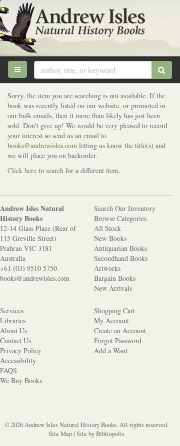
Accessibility (18, 360)
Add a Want (111, 350)
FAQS (8, 370)
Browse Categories (120, 218)
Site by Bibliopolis (100, 434)
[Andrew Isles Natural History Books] (90, 23)
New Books (110, 238)
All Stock (107, 228)
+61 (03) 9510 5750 (28, 268)
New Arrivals (113, 288)
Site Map (60, 434)
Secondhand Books (121, 258)
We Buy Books (21, 380)
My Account (111, 320)
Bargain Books (115, 278)
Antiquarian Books (120, 248)
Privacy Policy (21, 350)
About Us (13, 330)
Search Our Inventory (125, 208)
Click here (22, 170)
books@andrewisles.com (43, 145)
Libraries (13, 320)
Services (12, 310)
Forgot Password (118, 340)
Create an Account (120, 330)
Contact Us (15, 340)
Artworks (107, 268)
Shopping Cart (114, 310)
